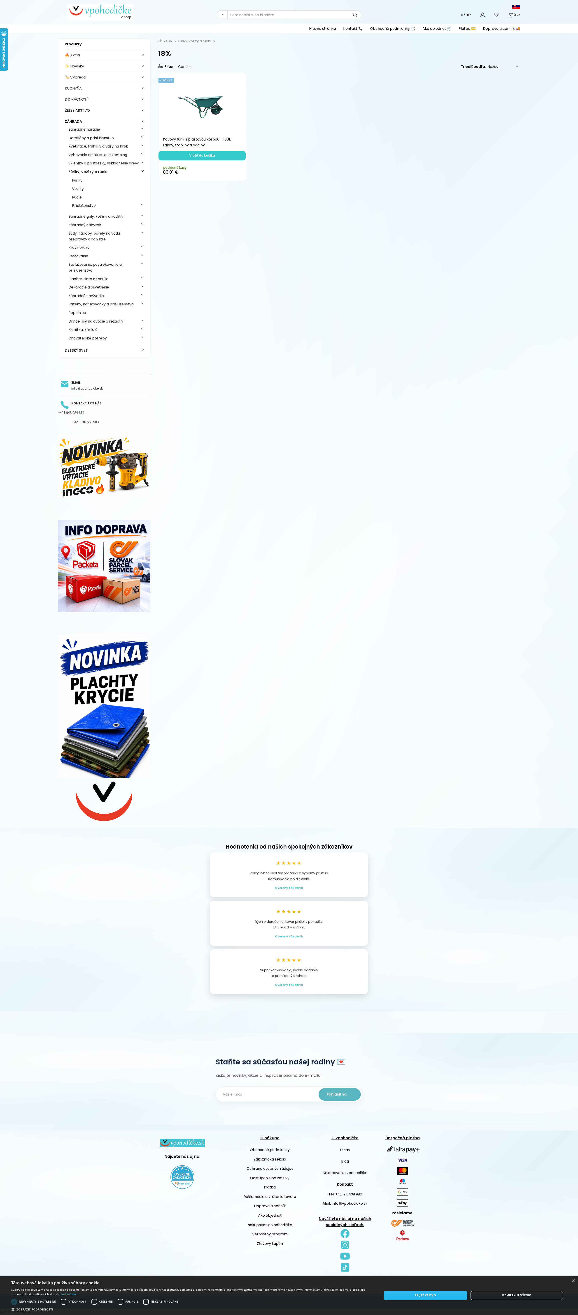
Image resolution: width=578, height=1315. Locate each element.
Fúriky (77, 180)
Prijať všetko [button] (425, 1295)
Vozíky (78, 188)
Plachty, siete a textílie (88, 278)
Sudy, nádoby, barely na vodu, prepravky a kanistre (94, 236)
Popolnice (77, 312)
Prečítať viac (69, 1294)
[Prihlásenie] (482, 15)
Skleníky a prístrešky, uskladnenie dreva (103, 163)
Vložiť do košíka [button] (202, 155)
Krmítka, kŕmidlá (83, 329)
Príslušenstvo (84, 205)
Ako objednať (270, 1215)
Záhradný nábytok (84, 225)
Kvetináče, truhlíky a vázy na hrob (98, 146)
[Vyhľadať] (222, 14)
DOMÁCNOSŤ (76, 99)
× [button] (573, 1281)
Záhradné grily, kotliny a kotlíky (95, 216)
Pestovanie (78, 256)
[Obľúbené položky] (496, 15)
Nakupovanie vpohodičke (269, 1224)
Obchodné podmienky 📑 (392, 28)
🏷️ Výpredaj (75, 77)
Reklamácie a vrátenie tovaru (270, 1196)
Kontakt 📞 (353, 28)
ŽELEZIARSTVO (77, 110)
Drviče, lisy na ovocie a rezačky (95, 321)
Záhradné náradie (84, 129)
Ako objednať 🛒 (436, 28)
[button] (191, 1309)
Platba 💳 (467, 28)
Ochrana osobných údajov (270, 1168)
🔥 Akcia (72, 55)
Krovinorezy (78, 247)
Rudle (77, 197)
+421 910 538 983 (349, 1194)
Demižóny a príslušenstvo (91, 138)
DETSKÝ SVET (76, 350)
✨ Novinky (74, 66)
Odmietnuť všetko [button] (516, 1295)
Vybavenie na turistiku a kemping (97, 154)
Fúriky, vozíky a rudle (87, 171)
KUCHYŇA (73, 88)
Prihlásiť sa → (339, 1094)
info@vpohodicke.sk (349, 1203)
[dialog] (289, 1295)
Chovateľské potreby (87, 338)
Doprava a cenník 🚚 (501, 28)
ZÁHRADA (73, 121)
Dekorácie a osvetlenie (88, 287)
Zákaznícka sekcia (270, 1159)
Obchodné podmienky (270, 1149)
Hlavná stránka (322, 28)
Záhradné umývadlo (86, 295)
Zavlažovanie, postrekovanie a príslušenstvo (95, 267)
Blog (345, 1161)
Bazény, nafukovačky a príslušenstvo (101, 304)
